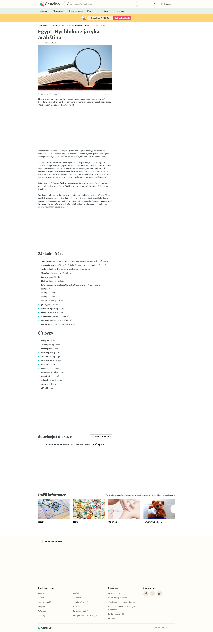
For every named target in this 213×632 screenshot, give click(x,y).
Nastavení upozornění (117, 597)
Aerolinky (77, 597)
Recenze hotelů (76, 11)
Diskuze (120, 11)
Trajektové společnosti (82, 602)
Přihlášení (166, 4)
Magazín (41, 606)
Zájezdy (41, 593)
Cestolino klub (114, 593)
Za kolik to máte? (80, 611)
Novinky (41, 615)
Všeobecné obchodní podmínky (121, 602)
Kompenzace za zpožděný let (85, 615)
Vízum (41, 521)
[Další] (174, 508)
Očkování (112, 521)
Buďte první (98, 444)
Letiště (76, 593)
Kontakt (111, 618)
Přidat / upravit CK (116, 614)
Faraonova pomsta (152, 521)
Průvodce (42, 611)
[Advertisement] (75, 127)
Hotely (41, 597)
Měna (75, 521)
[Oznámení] (154, 4)
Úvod (47, 42)
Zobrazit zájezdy (122, 18)
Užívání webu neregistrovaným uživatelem (121, 608)
